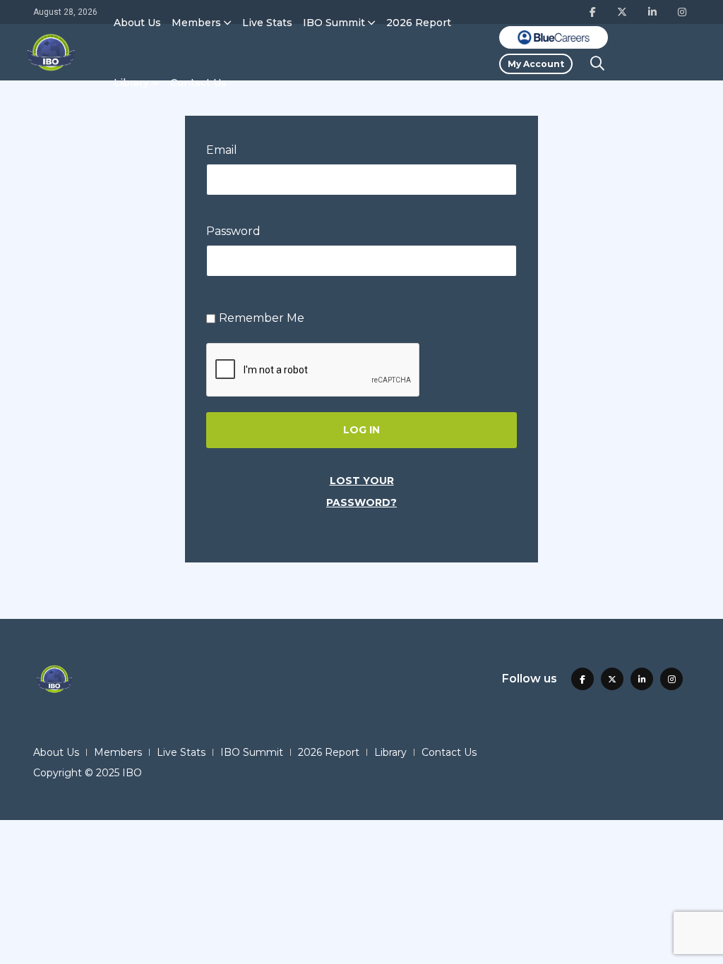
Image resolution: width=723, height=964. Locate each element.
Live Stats (267, 22)
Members (196, 22)
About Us (137, 22)
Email (221, 150)
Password (233, 231)
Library (131, 82)
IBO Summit (334, 22)
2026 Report (418, 22)
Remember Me (261, 318)
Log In (361, 429)
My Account (536, 64)
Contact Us (198, 82)
